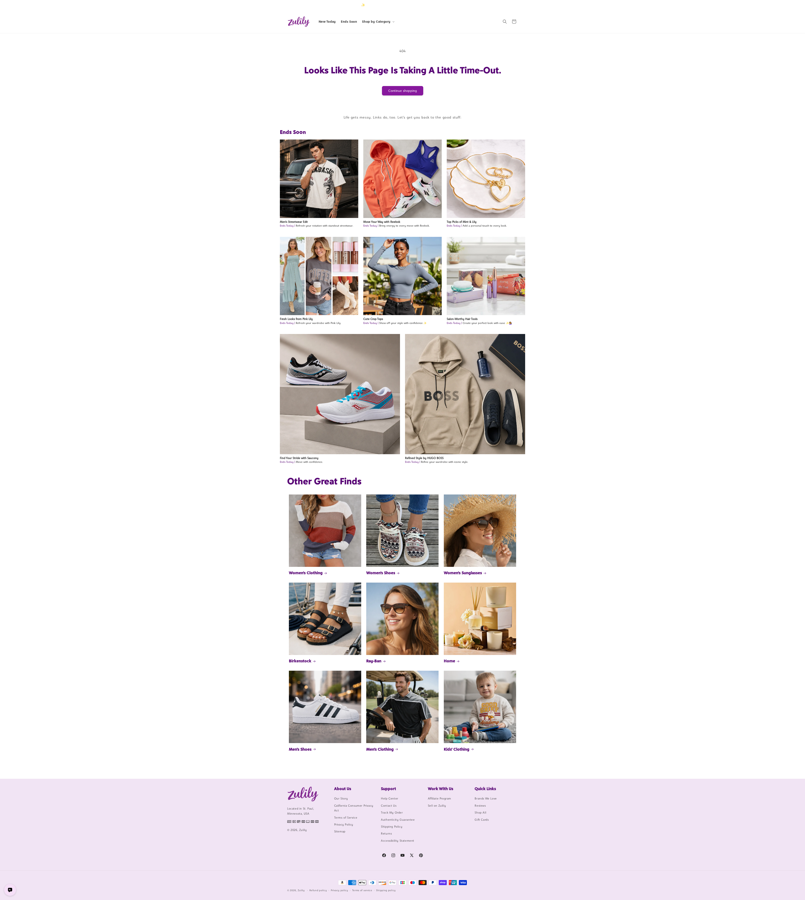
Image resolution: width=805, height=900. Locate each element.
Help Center (389, 798)
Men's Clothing (380, 749)
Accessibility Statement (397, 840)
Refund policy (318, 890)
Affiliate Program (439, 798)
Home (449, 661)
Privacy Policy (343, 824)
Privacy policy (339, 890)
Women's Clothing (306, 573)
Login (498, 5)
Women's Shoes (380, 573)
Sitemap (339, 831)
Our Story (341, 798)
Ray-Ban (373, 661)
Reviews (480, 805)
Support (388, 788)
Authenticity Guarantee (398, 819)
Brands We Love (486, 798)
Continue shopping (402, 91)
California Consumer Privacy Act (353, 808)
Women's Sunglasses (463, 573)
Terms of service (362, 890)
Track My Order (392, 812)
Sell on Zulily (437, 805)
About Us (342, 788)
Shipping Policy (391, 826)
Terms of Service (345, 817)
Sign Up (511, 5)
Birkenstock (300, 661)
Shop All (480, 812)
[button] (378, 21)
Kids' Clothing (456, 749)
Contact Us (388, 805)
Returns (386, 833)
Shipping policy (386, 890)
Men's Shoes (300, 749)
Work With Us (440, 788)
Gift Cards (482, 819)
